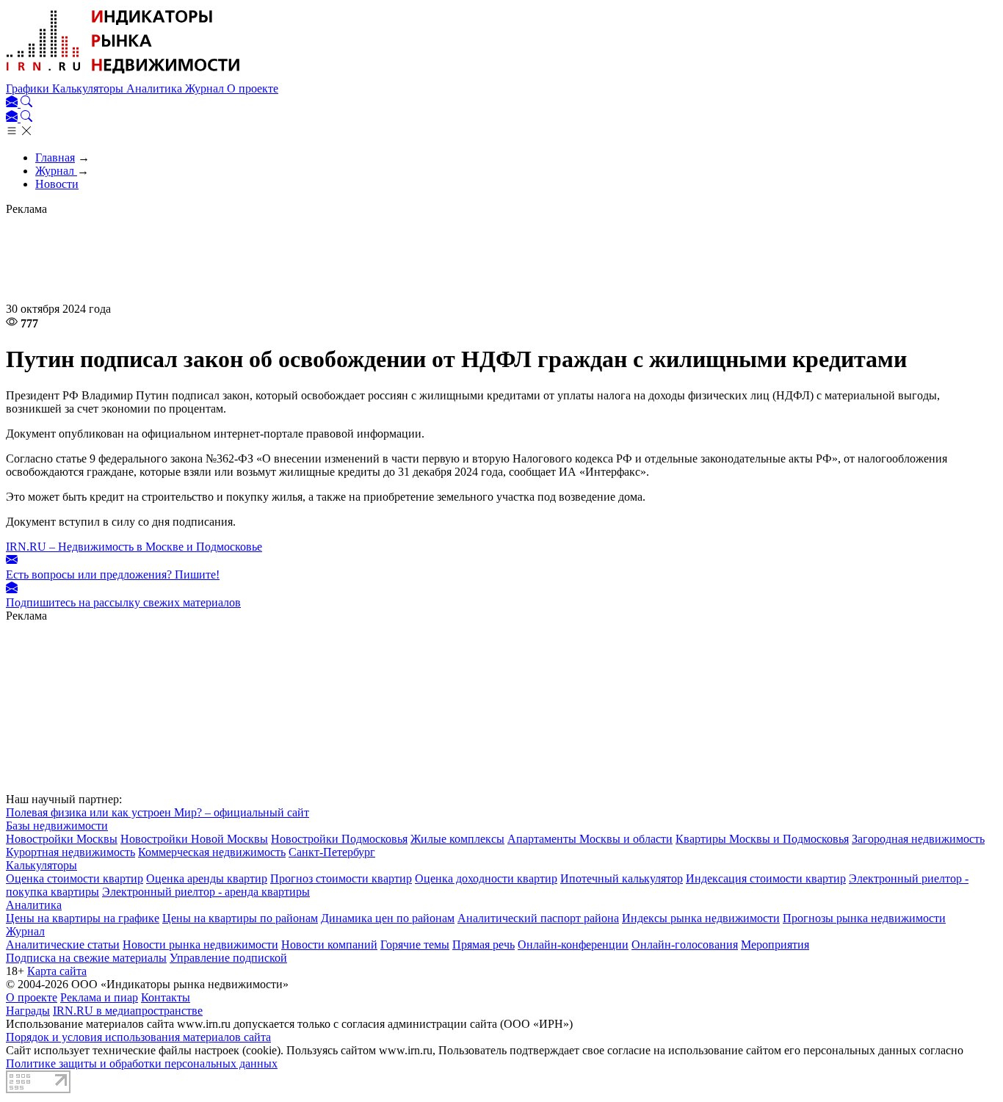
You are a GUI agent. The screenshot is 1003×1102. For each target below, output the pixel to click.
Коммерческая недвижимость (212, 852)
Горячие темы (414, 944)
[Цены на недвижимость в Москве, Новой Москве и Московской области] (123, 75)
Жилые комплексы (457, 839)
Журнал (206, 88)
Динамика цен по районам (388, 918)
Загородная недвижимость (918, 839)
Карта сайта (57, 971)
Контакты (165, 997)
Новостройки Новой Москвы (194, 839)
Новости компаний (329, 944)
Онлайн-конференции (573, 944)
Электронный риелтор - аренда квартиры (206, 891)
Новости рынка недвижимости (200, 944)
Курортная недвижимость (70, 852)
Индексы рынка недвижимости (701, 918)
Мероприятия (775, 944)
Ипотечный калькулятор (621, 878)
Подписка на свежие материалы (86, 957)
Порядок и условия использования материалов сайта (138, 1037)
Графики (29, 88)
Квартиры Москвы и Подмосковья (762, 839)
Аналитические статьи (63, 944)
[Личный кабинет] (13, 103)
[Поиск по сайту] (26, 103)
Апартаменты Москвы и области (590, 839)
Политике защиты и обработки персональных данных (142, 1063)
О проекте (252, 88)
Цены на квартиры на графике (82, 918)
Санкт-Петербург (332, 852)
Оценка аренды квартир (206, 878)
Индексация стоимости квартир (766, 878)
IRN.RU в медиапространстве (128, 1010)
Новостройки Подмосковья (339, 839)
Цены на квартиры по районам (240, 918)
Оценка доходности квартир (486, 878)
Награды (28, 1010)
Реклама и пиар (99, 997)
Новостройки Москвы (61, 839)
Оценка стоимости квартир (74, 878)
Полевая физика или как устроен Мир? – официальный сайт (157, 812)
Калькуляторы (89, 88)
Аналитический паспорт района (538, 918)
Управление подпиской (228, 957)
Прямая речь (483, 944)
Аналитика (155, 88)
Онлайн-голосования (684, 944)
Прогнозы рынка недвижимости (864, 918)
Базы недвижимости (57, 825)
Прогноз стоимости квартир (341, 878)
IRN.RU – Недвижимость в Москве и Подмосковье (134, 546)
